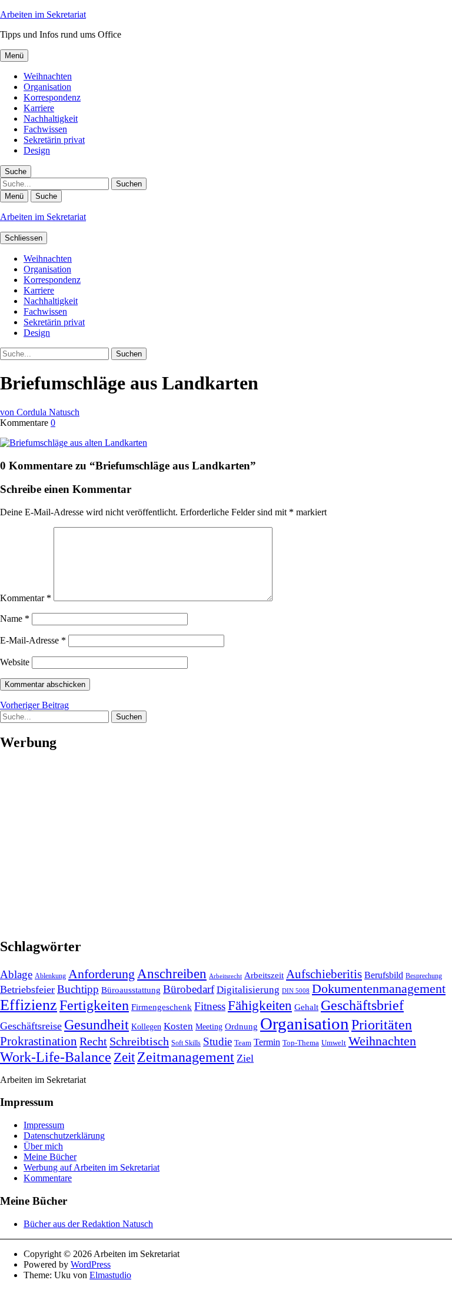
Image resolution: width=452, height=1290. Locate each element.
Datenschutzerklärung (64, 1136)
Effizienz (28, 1005)
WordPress (91, 1264)
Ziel (245, 1058)
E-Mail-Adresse (33, 640)
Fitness (209, 1006)
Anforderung (101, 973)
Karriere (39, 108)
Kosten (178, 1026)
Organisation (47, 87)
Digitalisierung (248, 989)
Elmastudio (110, 1275)
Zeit (124, 1057)
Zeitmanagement (185, 1057)
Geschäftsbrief (362, 1005)
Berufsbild (383, 975)
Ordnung (241, 1026)
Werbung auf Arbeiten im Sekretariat (91, 1167)
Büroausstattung (131, 990)
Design (37, 150)
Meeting (208, 1026)
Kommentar (25, 598)
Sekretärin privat (54, 140)
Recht (93, 1041)
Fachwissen (45, 129)
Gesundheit (96, 1024)
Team (242, 1042)
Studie (217, 1041)
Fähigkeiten (260, 1005)
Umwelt (333, 1042)
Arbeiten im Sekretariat (43, 14)
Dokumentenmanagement (379, 989)
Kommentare (48, 1178)
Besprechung (424, 976)
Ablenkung (50, 976)
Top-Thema (300, 1042)
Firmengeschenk (161, 1007)
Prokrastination (38, 1041)
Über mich (43, 1146)
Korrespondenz (52, 97)
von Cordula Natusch (39, 412)
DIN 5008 (296, 991)
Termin (267, 1042)
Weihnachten (48, 76)
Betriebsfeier (27, 989)
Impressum (44, 1125)
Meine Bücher (50, 1157)
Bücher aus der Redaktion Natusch (88, 1224)
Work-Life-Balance (55, 1057)
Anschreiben (172, 973)
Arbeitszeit (264, 975)
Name (14, 619)
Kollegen (146, 1026)
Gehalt (306, 1007)
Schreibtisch (139, 1041)
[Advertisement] (226, 844)
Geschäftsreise (31, 1026)
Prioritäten (381, 1024)
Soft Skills (186, 1043)
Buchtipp (78, 989)
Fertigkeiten (94, 1005)
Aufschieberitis (324, 974)
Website (14, 662)
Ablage (16, 974)
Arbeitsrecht (225, 976)
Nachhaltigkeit (51, 119)
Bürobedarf (188, 989)
